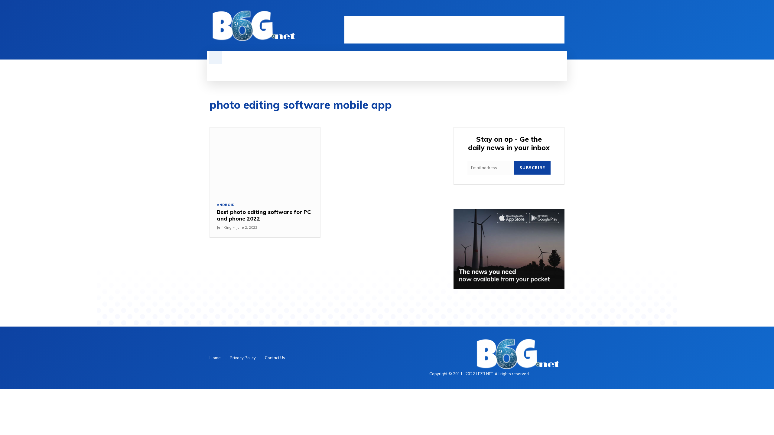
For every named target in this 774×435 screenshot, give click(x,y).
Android (226, 205)
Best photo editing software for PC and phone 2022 (264, 215)
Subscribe (532, 167)
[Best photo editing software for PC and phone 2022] (265, 161)
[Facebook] (530, 11)
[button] (215, 57)
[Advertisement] (454, 30)
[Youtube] (560, 11)
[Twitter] (550, 11)
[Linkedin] (540, 11)
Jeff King (224, 227)
